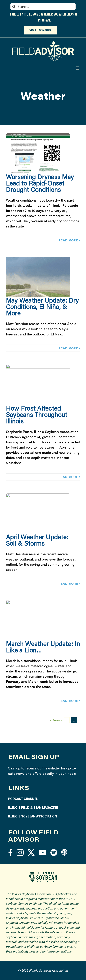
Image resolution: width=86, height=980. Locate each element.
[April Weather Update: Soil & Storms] (38, 513)
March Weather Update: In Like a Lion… (43, 646)
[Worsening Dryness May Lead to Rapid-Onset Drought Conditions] (38, 153)
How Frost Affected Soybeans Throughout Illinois (36, 414)
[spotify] (53, 852)
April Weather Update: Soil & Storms (37, 540)
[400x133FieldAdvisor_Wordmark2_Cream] (43, 42)
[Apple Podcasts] (64, 852)
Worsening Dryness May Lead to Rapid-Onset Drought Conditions (40, 182)
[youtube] (42, 852)
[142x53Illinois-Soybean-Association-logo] (43, 873)
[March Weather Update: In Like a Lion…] (38, 620)
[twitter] (31, 852)
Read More (68, 240)
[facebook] (10, 852)
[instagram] (20, 852)
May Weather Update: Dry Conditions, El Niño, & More (42, 306)
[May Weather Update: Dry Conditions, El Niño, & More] (38, 277)
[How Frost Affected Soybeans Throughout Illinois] (38, 385)
